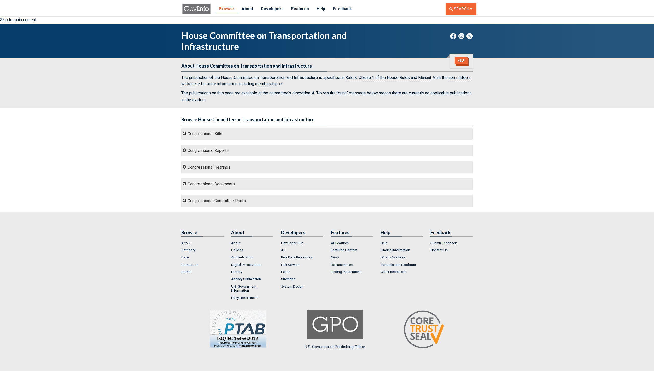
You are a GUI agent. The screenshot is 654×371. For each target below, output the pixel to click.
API (283, 250)
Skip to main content (18, 19)
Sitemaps (288, 279)
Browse (226, 8)
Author (186, 272)
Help (321, 8)
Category (188, 250)
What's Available (393, 257)
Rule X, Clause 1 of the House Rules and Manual (388, 77)
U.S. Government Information (243, 288)
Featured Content (344, 250)
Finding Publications (346, 272)
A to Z (186, 243)
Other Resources (393, 272)
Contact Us (439, 250)
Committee (189, 265)
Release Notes (342, 265)
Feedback (342, 8)
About (247, 8)
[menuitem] (202, 242)
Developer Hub (292, 243)
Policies (237, 250)
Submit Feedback (443, 243)
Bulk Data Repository (297, 257)
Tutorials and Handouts (398, 265)
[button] (327, 134)
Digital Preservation (246, 265)
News (335, 257)
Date (185, 257)
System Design (292, 286)
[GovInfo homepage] (196, 6)
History (236, 272)
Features (300, 8)
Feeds (285, 272)
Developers (272, 8)
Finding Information (395, 250)
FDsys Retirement (244, 298)
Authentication (242, 257)
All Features (340, 243)
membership (266, 83)
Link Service (290, 265)
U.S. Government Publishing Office (335, 346)
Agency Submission (246, 279)
